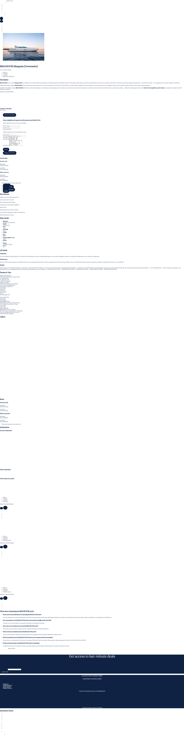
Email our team (9, 115)
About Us (5, 681)
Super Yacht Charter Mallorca (87, 691)
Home (1, 648)
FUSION (3, 585)
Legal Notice (123, 681)
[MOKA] (13, 530)
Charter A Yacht (7, 4)
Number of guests (7, 136)
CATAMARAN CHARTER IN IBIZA (92, 678)
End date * (5, 139)
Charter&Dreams (100, 691)
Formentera (6, 7)
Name (5, 126)
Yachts (5, 648)
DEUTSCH (8, 13)
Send (6, 149)
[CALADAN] (13, 491)
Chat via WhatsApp (8, 155)
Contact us (5, 9)
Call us (4, 112)
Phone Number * (7, 129)
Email (4, 127)
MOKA (2, 533)
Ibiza (4, 5)
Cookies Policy (63, 681)
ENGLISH (5, 12)
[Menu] (1, 18)
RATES (6, 191)
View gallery (3, 62)
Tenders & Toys (8, 189)
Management (6, 8)
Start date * (5, 137)
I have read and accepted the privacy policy (16, 147)
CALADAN (4, 494)
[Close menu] (1, 21)
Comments (6, 145)
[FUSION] (23, 581)
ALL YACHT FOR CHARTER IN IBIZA (92, 675)
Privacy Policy (7, 688)
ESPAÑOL (8, 15)
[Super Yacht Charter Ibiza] (6, 1)
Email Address (4, 669)
